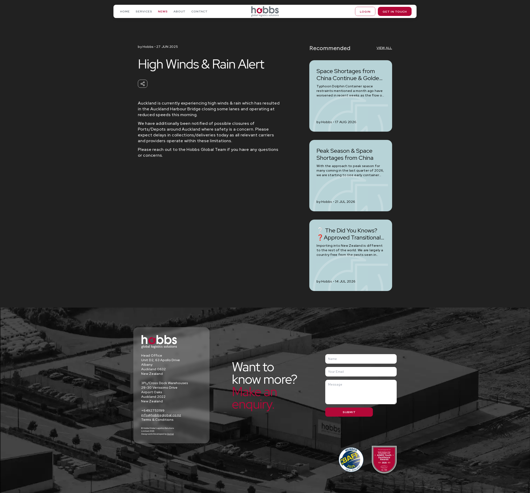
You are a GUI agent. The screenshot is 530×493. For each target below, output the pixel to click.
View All (384, 48)
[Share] (142, 84)
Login (365, 11)
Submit (349, 412)
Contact (199, 11)
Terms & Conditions (157, 419)
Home (125, 11)
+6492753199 (152, 410)
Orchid (170, 434)
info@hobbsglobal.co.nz (161, 415)
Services (144, 11)
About (179, 11)
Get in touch (395, 11)
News (163, 11)
